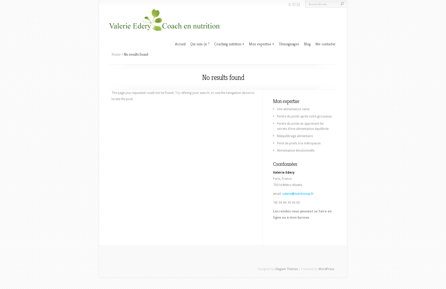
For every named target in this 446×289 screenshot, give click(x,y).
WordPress (326, 269)
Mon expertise (260, 43)
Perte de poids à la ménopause (299, 143)
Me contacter (325, 43)
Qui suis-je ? (199, 43)
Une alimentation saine (293, 109)
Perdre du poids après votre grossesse (304, 116)
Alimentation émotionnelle (295, 150)
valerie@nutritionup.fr (298, 194)
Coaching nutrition (227, 43)
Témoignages (289, 43)
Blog (307, 43)
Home (116, 54)
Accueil (180, 43)
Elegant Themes (286, 269)
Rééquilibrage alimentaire (295, 136)
